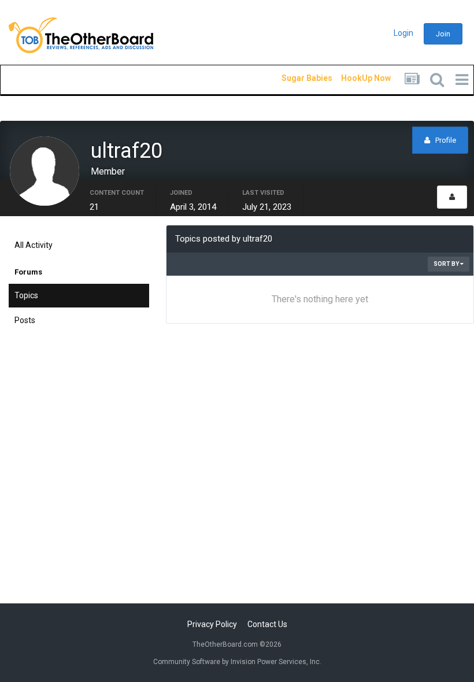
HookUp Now (352, 78)
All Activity (33, 245)
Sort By (447, 264)
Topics (26, 295)
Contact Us (267, 624)
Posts (24, 320)
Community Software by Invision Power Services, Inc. (237, 662)
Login (403, 33)
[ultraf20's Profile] (452, 197)
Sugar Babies (293, 78)
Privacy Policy (212, 624)
